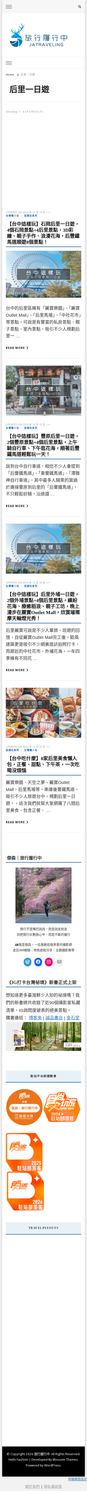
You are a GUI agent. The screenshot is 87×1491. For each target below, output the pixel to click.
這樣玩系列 (30, 215)
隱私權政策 (53, 1486)
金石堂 (73, 1017)
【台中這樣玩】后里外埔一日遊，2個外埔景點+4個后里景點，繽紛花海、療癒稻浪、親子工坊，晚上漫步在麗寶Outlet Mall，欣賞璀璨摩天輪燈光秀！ (43, 606)
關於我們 (32, 1486)
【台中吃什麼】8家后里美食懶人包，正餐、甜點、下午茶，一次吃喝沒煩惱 (43, 764)
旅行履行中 (42, 1454)
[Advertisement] (43, 165)
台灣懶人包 (12, 215)
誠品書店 (54, 1017)
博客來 (35, 1017)
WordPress (52, 1465)
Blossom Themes (65, 1459)
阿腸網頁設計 (77, 1479)
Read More (15, 348)
